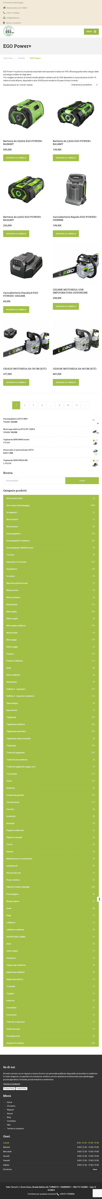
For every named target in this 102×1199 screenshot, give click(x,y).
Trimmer (10, 555)
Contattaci (11, 1121)
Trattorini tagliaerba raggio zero (21, 767)
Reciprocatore (13, 901)
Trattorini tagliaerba (16, 753)
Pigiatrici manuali (14, 837)
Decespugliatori (14, 534)
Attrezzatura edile (14, 498)
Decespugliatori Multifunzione (20, 548)
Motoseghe (12, 612)
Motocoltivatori (13, 597)
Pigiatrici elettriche (15, 830)
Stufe (9, 944)
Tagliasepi (11, 746)
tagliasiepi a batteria (16, 972)
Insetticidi (11, 816)
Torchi (9, 844)
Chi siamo (11, 1106)
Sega (9, 915)
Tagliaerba (11, 717)
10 (68, 405)
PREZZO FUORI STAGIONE (18, 887)
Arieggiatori (12, 512)
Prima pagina (12, 894)
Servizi (10, 1113)
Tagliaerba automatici (16, 731)
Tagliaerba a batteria (16, 724)
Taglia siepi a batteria (16, 965)
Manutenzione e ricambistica (19, 859)
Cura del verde (13, 802)
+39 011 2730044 (66, 1194)
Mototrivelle (12, 633)
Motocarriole (12, 590)
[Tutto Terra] (8, 31)
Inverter (10, 852)
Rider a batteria (13, 675)
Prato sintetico (13, 880)
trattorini (10, 1001)
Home (9, 1102)
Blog (9, 1117)
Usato (9, 781)
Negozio (10, 1110)
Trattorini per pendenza (17, 760)
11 (77, 405)
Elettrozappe (12, 647)
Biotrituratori (12, 527)
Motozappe (12, 640)
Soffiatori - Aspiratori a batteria (20, 696)
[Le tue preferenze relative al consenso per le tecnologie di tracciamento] (99, 899)
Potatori (10, 654)
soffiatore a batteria (15, 930)
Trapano (10, 994)
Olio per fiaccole (14, 873)
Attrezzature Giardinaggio (18, 505)
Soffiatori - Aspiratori (16, 689)
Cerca (82, 481)
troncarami (11, 1015)
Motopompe (12, 604)
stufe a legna (12, 951)
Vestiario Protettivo (15, 1043)
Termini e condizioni (15, 1129)
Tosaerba (11, 986)
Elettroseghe (12, 619)
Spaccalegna (12, 703)
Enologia (10, 823)
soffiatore (11, 923)
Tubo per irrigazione (16, 1022)
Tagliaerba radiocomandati (19, 738)
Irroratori (11, 576)
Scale (9, 908)
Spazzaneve (12, 710)
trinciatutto (11, 1008)
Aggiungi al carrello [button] (16, 158)
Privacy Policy (9, 1088)
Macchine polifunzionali (17, 583)
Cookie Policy (21, 1088)
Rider (9, 668)
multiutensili (12, 866)
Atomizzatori (12, 519)
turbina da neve (13, 1029)
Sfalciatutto (12, 682)
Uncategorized (13, 1036)
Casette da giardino (15, 795)
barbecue (11, 788)
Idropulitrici (12, 569)
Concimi (10, 809)
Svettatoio (11, 958)
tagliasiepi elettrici (15, 979)
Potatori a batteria (15, 661)
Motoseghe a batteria (16, 626)
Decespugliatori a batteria (18, 541)
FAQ (8, 1125)
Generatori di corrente (16, 562)
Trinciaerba (12, 774)
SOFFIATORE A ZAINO (16, 937)
